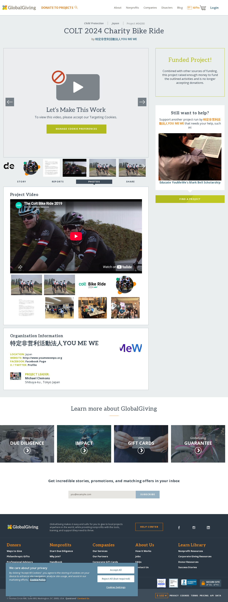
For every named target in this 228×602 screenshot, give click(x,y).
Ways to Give (14, 551)
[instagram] (194, 527)
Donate (57, 8)
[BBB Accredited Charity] (190, 583)
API (212, 595)
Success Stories (187, 567)
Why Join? (55, 556)
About (117, 7)
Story (21, 181)
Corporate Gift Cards (105, 561)
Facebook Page (35, 361)
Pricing (204, 595)
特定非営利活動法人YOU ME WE (116, 39)
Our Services (100, 551)
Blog (180, 7)
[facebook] (179, 527)
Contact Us (142, 567)
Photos (94, 181)
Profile (32, 365)
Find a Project (190, 199)
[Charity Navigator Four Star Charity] (163, 583)
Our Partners (100, 556)
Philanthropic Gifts (18, 556)
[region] (72, 579)
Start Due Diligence (61, 551)
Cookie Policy (38, 579)
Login (214, 8)
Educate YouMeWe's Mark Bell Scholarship (190, 182)
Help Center (149, 526)
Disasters (167, 7)
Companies (150, 7)
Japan (115, 23)
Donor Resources (188, 561)
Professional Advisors (20, 561)
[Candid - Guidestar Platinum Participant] (175, 583)
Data (218, 595)
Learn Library (192, 545)
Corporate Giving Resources (194, 556)
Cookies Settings (115, 587)
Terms (194, 595)
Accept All (116, 570)
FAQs (138, 561)
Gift (196, 7)
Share (130, 181)
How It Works (143, 551)
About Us (144, 545)
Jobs (138, 556)
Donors (14, 545)
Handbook (56, 561)
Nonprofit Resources (190, 551)
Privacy (174, 595)
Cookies (184, 595)
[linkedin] (208, 527)
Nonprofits (132, 7)
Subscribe (147, 494)
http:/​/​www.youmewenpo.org (42, 357)
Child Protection (93, 23)
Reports (58, 181)
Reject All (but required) (116, 578)
